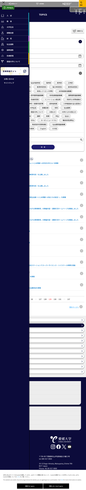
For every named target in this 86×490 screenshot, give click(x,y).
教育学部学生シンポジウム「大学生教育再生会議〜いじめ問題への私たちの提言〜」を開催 (34, 197)
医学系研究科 (72, 87)
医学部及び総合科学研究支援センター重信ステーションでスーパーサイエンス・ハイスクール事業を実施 (38, 265)
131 (60, 299)
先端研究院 (35, 99)
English (43, 128)
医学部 (59, 83)
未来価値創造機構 (65, 91)
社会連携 (67, 108)
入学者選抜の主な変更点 (72, 103)
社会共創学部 (35, 83)
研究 (56, 108)
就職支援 (45, 108)
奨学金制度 (53, 103)
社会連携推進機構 (59, 124)
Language (68, 3)
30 (32, 299)
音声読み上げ (14, 3)
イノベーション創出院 (52, 99)
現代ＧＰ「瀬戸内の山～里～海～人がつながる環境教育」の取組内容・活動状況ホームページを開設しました (40, 208)
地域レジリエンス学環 (45, 91)
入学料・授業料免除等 (35, 103)
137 (68, 299)
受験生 (76, 11)
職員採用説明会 (68, 120)
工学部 (70, 83)
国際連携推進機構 (74, 95)
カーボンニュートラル (49, 120)
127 (40, 299)
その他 (54, 128)
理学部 (48, 83)
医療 (47, 116)
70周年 (31, 128)
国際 (38, 116)
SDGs (33, 120)
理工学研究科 (57, 87)
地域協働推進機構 (55, 95)
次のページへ (74, 307)
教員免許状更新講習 (39, 124)
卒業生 (84, 11)
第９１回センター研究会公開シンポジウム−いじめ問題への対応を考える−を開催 (30, 163)
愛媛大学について (37, 112)
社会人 (67, 116)
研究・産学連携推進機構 (34, 95)
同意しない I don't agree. (56, 486)
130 (55, 299)
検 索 (43, 147)
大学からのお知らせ (69, 112)
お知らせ (52, 112)
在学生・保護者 (80, 11)
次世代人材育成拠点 (74, 99)
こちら (18, 477)
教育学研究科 (41, 87)
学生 (57, 116)
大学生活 (33, 108)
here (62, 480)
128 (45, 299)
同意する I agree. (30, 486)
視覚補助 (41, 3)
